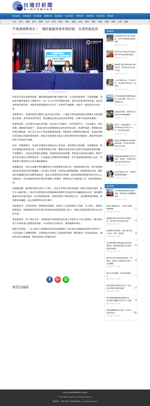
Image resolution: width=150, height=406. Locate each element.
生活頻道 (37, 16)
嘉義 (74, 22)
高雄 (87, 22)
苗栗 (41, 22)
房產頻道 (90, 16)
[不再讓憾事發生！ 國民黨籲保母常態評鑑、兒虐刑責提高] (49, 279)
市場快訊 (80, 16)
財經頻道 (101, 16)
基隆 (100, 22)
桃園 (28, 22)
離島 (126, 22)
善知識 (110, 16)
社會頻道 (27, 16)
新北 (21, 22)
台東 (120, 22)
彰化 (54, 22)
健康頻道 (48, 16)
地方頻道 (69, 16)
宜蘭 (107, 22)
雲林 (67, 22)
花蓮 (113, 22)
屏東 (93, 22)
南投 (60, 22)
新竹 (34, 22)
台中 (47, 22)
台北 (14, 22)
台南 (80, 22)
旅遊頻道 (58, 16)
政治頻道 (16, 16)
